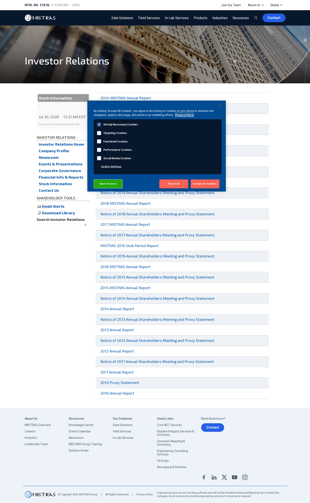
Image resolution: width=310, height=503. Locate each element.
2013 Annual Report (118, 329)
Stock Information (55, 183)
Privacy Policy (145, 494)
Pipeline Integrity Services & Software (175, 433)
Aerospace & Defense (171, 467)
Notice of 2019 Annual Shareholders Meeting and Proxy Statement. (158, 192)
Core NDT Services (169, 425)
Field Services (122, 431)
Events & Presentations (60, 164)
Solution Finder (79, 450)
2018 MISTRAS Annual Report (126, 203)
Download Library (58, 212)
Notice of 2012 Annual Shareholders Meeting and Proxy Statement (158, 340)
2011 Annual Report (118, 372)
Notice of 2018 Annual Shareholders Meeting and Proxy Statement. (158, 214)
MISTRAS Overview (38, 425)
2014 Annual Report (118, 308)
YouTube (234, 477)
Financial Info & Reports (61, 177)
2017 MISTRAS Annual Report (126, 224)
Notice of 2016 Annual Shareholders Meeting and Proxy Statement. (158, 256)
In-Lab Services (123, 437)
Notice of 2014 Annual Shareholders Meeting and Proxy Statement (158, 298)
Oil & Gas (163, 460)
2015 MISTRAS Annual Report (126, 287)
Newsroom (49, 157)
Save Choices (108, 183)
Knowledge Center (81, 425)
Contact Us (49, 190)
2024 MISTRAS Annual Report (126, 97)
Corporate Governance (60, 170)
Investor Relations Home (61, 144)
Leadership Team (36, 444)
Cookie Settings (111, 166)
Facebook (203, 477)
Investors (31, 437)
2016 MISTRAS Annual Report (126, 266)
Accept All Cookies (205, 183)
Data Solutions (123, 425)
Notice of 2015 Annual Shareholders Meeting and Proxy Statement (158, 277)
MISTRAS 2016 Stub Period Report (130, 245)
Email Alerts (53, 206)
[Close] (220, 105)
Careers (30, 431)
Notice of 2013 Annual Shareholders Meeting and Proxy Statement (158, 319)
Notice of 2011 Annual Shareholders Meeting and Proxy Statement (158, 361)
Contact (212, 427)
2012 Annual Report (118, 351)
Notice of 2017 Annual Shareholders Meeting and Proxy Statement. (158, 235)
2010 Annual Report (118, 393)
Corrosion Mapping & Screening (171, 442)
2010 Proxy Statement (120, 382)
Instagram (244, 477)
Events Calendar (80, 431)
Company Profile (54, 150)
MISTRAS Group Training (85, 444)
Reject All (174, 183)
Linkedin (214, 477)
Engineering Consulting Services (172, 452)
